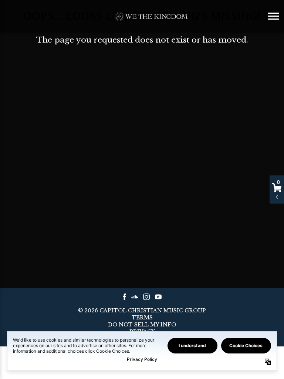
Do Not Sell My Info (142, 325)
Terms (142, 318)
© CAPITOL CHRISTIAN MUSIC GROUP (142, 310)
